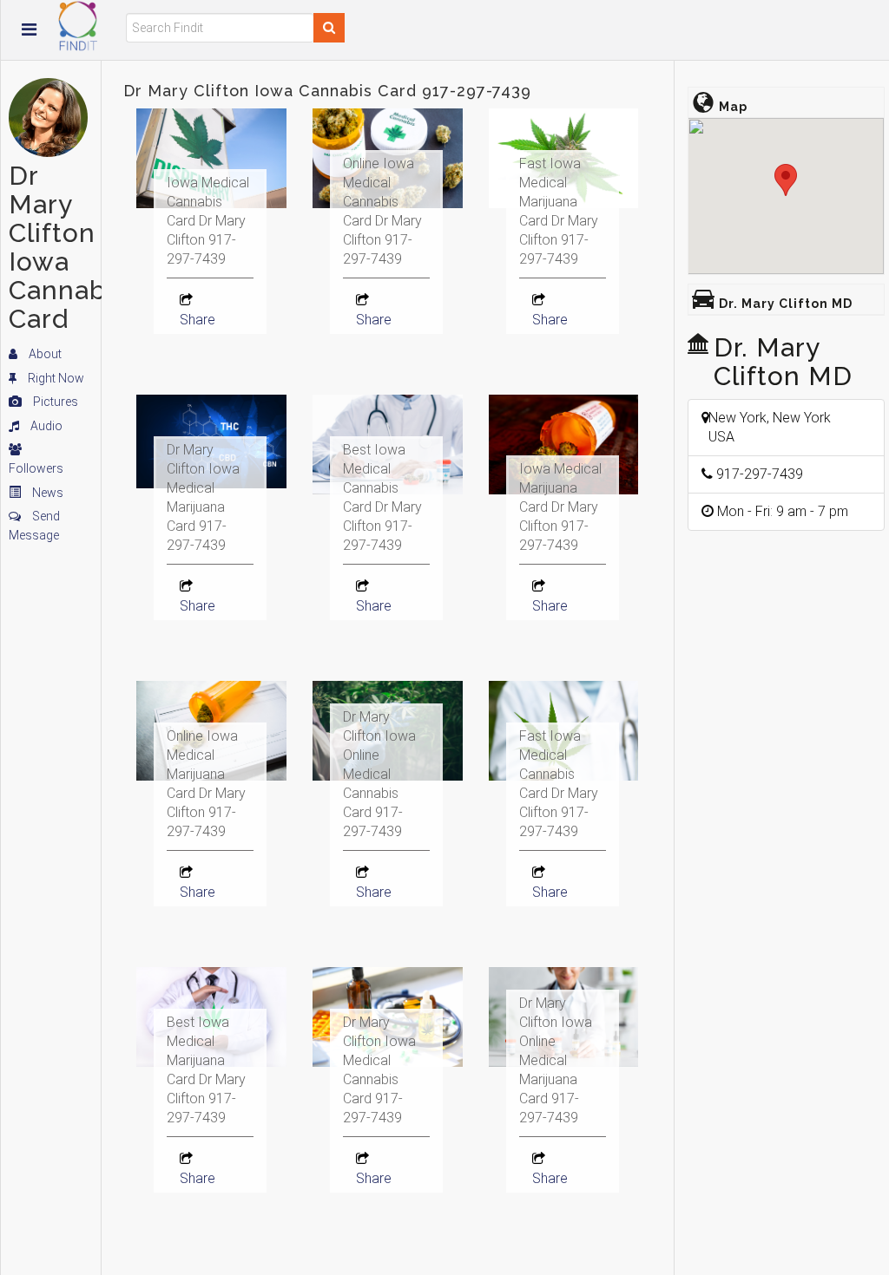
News (46, 493)
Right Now (54, 378)
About (44, 354)
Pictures (54, 402)
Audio (45, 426)
